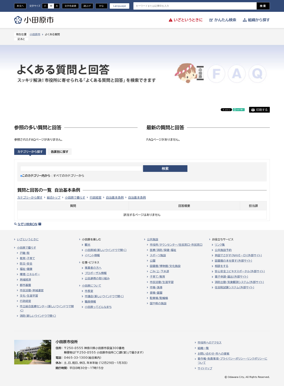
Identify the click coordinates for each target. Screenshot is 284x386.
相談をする (221, 266)
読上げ (87, 6)
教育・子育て (27, 258)
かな (99, 6)
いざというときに (28, 239)
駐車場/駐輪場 (159, 298)
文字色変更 (70, 6)
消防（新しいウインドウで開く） (38, 315)
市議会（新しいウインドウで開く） (104, 296)
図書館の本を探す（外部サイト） (233, 260)
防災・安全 (26, 263)
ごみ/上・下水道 (159, 271)
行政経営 (95, 197)
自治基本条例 (115, 197)
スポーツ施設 (158, 255)
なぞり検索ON (27, 224)
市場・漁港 (156, 287)
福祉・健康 (26, 269)
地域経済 (25, 279)
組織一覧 (203, 348)
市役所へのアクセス (209, 342)
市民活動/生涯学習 (162, 282)
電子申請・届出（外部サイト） (231, 276)
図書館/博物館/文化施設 (165, 266)
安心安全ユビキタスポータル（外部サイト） (240, 271)
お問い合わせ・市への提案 (213, 353)
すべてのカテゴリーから (68, 175)
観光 (87, 244)
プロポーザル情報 (96, 273)
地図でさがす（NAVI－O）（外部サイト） (238, 255)
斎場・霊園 (156, 292)
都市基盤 (25, 285)
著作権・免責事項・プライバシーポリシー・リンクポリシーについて (232, 360)
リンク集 (220, 244)
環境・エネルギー (30, 274)
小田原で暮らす (75, 197)
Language (119, 6)
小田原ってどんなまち (98, 307)
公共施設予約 (223, 250)
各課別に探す (59, 151)
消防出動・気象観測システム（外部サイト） (239, 282)
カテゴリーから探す (30, 151)
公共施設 (152, 239)
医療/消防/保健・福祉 (163, 250)
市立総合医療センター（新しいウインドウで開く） (47, 308)
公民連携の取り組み (97, 278)
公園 (152, 260)
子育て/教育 (157, 276)
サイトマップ (205, 368)
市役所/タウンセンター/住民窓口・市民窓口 (176, 244)
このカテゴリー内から (36, 175)
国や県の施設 (158, 303)
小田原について (91, 285)
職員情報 (90, 301)
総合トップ (53, 197)
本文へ (20, 6)
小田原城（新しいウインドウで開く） (106, 250)
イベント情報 (92, 255)
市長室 (89, 291)
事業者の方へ (93, 267)
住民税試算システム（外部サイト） (234, 287)
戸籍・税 (25, 253)
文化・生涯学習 (29, 295)
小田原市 (33, 20)
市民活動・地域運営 (32, 290)
